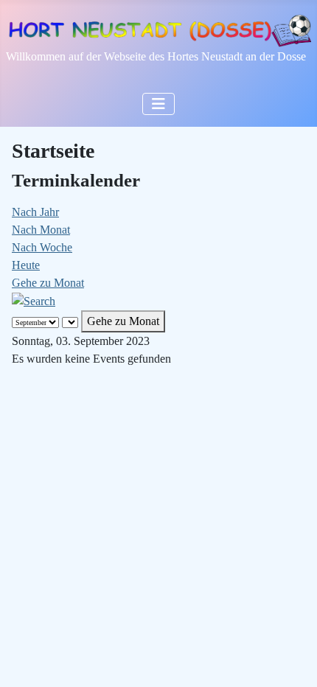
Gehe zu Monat (48, 282)
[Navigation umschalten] (158, 104)
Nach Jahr (35, 212)
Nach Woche (42, 247)
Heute (26, 265)
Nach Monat (41, 229)
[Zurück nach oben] (291, 659)
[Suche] (33, 300)
